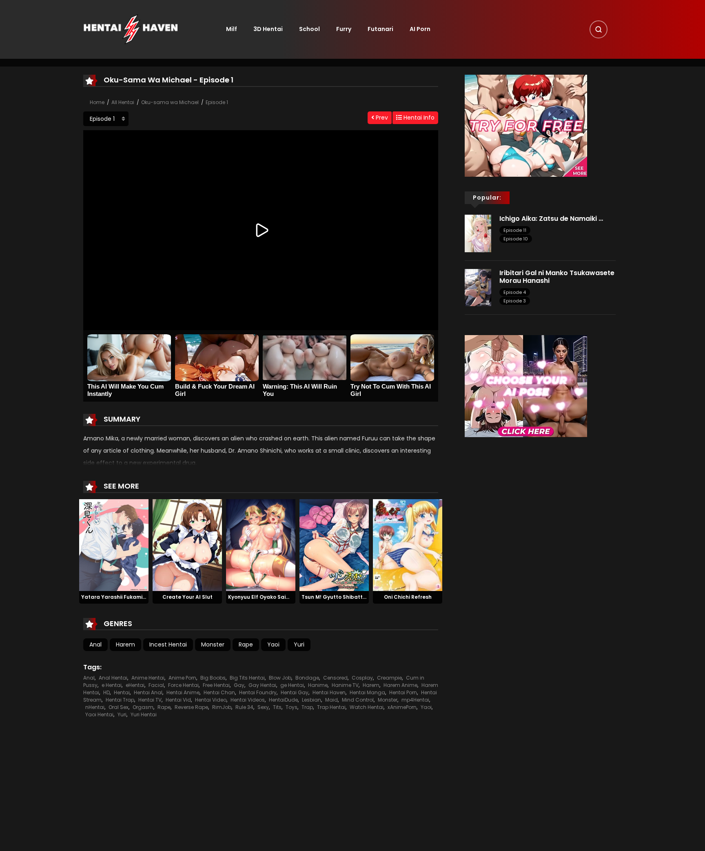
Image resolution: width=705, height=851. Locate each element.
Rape (246, 644)
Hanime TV (345, 685)
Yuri (299, 644)
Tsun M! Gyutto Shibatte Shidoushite (350, 596)
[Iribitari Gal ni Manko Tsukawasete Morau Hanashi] (478, 287)
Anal (95, 644)
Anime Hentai (147, 677)
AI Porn (420, 29)
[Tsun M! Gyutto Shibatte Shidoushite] (334, 544)
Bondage (307, 677)
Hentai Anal (148, 692)
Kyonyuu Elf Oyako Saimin (261, 596)
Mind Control (358, 699)
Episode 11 (514, 230)
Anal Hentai (113, 677)
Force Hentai (183, 685)
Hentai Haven (329, 692)
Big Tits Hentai (247, 677)
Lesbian (311, 699)
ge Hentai (292, 685)
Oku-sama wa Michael (170, 102)
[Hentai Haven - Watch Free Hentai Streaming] (130, 29)
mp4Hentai (415, 699)
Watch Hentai (367, 707)
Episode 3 (514, 301)
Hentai (122, 692)
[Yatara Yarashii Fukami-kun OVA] (114, 544)
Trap (307, 707)
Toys (291, 707)
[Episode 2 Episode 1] (106, 118)
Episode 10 (515, 239)
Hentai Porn (403, 692)
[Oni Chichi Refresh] (407, 544)
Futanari (380, 29)
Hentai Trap (120, 699)
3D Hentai (268, 29)
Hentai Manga (367, 692)
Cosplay (362, 677)
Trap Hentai (331, 707)
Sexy (263, 707)
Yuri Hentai (144, 714)
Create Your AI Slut (187, 596)
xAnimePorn (402, 707)
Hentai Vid (178, 699)
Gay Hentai (262, 685)
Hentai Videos (248, 699)
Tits (277, 707)
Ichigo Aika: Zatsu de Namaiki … (551, 218)
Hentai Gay (294, 692)
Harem (125, 644)
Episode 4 (514, 292)
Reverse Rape (191, 707)
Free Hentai (216, 685)
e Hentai (112, 685)
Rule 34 (244, 707)
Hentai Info (418, 117)
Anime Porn (182, 677)
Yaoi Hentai (99, 714)
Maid (331, 699)
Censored (335, 677)
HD (106, 692)
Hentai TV (150, 699)
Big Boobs (213, 677)
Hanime (318, 685)
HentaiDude (283, 699)
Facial (156, 685)
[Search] (598, 29)
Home (97, 102)
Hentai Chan (219, 692)
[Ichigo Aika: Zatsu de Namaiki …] (478, 233)
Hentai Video (210, 699)
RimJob (221, 707)
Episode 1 (217, 102)
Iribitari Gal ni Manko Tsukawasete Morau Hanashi (556, 276)
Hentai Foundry (258, 692)
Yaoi (273, 644)
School (309, 29)
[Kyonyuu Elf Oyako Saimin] (260, 544)
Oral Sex (119, 707)
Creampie (389, 677)
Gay (239, 685)
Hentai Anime (183, 692)
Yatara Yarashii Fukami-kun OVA (124, 596)
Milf (231, 29)
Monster (212, 644)
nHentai (94, 707)
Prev (381, 117)
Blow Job (280, 677)
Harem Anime (400, 685)
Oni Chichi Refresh (408, 596)
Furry (343, 29)
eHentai (135, 685)
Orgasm (143, 707)
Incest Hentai (168, 644)
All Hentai (122, 102)
